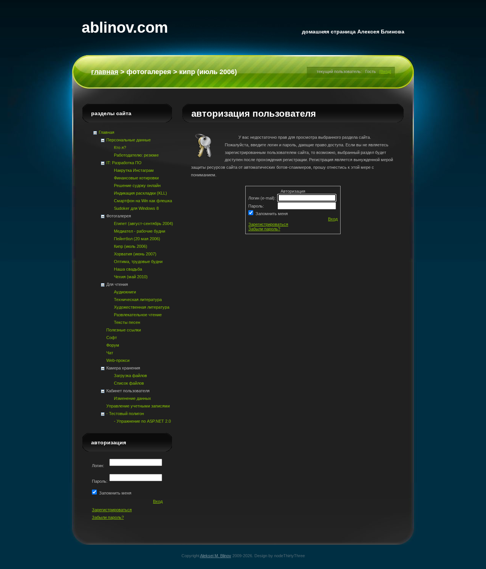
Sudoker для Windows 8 (136, 208)
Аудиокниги (125, 292)
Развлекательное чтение (138, 314)
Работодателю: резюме (136, 155)
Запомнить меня (270, 213)
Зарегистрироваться (268, 224)
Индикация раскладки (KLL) (140, 193)
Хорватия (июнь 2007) (135, 254)
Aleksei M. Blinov (215, 555)
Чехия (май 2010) (131, 276)
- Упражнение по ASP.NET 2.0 (142, 421)
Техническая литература (138, 299)
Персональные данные (128, 140)
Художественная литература (141, 307)
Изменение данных (132, 398)
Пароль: (256, 206)
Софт (111, 337)
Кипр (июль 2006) (130, 246)
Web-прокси (117, 360)
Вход (333, 219)
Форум (112, 345)
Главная (104, 72)
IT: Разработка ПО (124, 162)
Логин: (98, 465)
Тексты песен (127, 322)
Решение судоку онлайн (137, 185)
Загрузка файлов (130, 375)
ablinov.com (125, 27)
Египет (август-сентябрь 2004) (143, 223)
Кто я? (120, 147)
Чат (109, 352)
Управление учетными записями (138, 406)
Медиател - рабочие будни (139, 231)
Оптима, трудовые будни (138, 261)
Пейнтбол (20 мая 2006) (137, 238)
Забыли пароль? (264, 229)
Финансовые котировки (136, 178)
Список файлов (129, 383)
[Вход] (385, 71)
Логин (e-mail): (262, 198)
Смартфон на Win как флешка (143, 200)
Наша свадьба (128, 269)
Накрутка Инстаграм (134, 170)
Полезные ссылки (123, 330)
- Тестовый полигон (125, 413)
